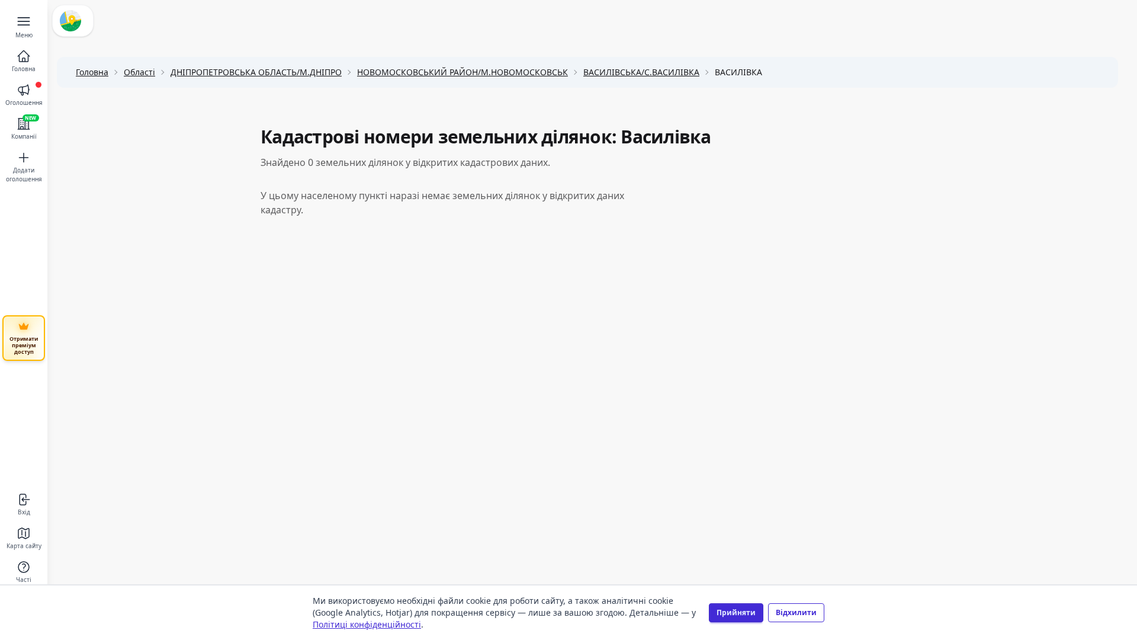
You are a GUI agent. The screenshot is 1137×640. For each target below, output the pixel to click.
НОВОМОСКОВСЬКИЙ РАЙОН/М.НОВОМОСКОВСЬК (462, 72)
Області (139, 72)
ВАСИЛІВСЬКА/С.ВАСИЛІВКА (641, 72)
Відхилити (796, 612)
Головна (92, 72)
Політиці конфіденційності (367, 624)
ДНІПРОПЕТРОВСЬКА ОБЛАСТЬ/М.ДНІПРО (256, 72)
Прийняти (736, 612)
